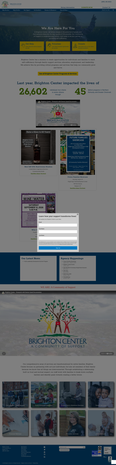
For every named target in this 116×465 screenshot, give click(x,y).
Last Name (41, 235)
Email (40, 222)
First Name (41, 228)
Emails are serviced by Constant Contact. (66, 244)
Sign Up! (58, 248)
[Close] (77, 214)
